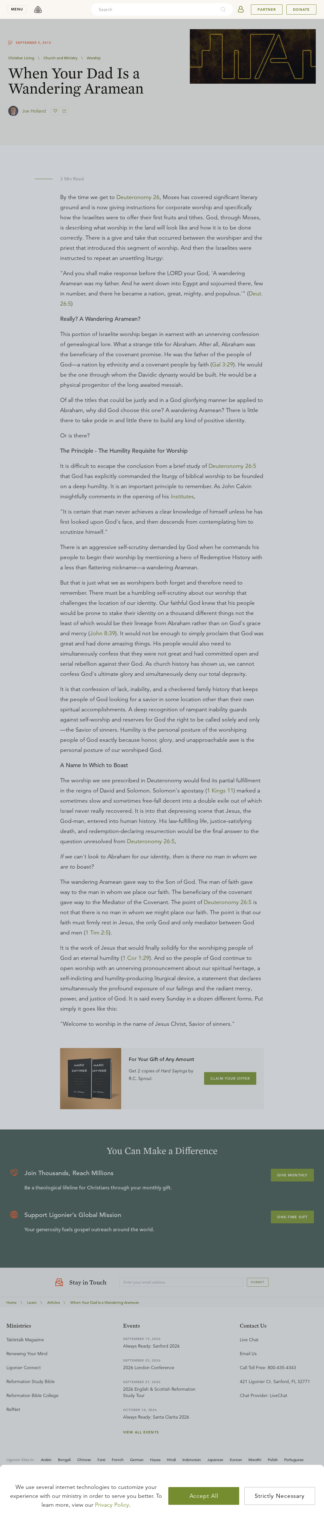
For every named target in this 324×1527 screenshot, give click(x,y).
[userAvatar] (240, 9)
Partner (267, 9)
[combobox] (153, 9)
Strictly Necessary (280, 1495)
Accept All (204, 1495)
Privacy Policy (112, 1504)
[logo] (38, 9)
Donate (301, 9)
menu (17, 9)
